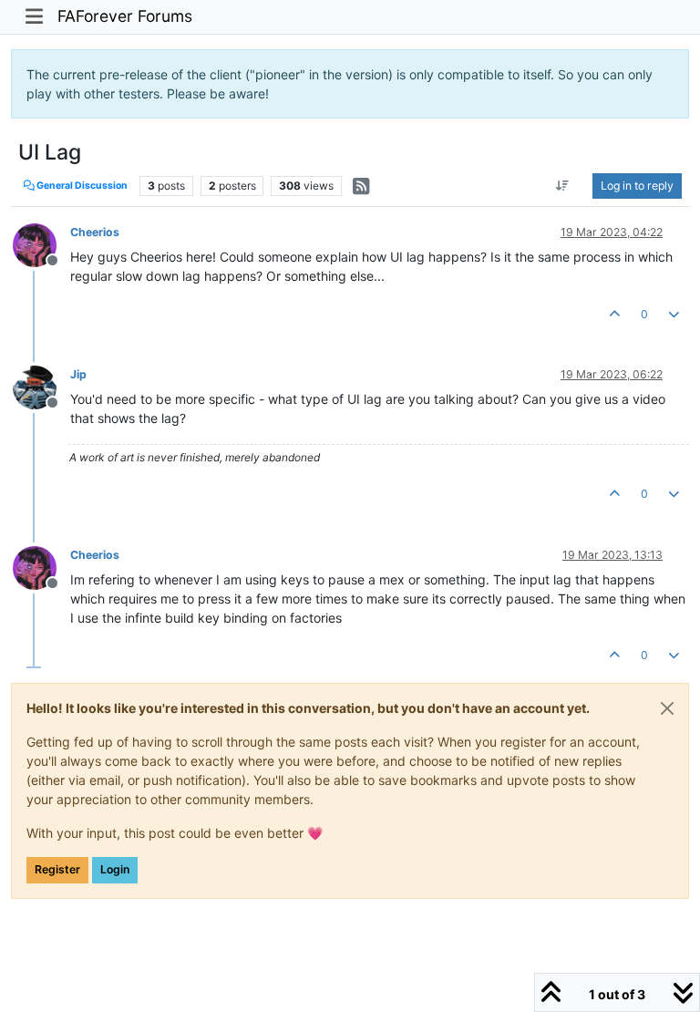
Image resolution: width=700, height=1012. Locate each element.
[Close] (667, 708)
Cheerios (94, 232)
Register (57, 869)
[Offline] (41, 244)
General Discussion (81, 185)
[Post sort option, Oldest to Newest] (563, 186)
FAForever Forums (124, 16)
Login (114, 869)
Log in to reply (637, 185)
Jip (78, 374)
